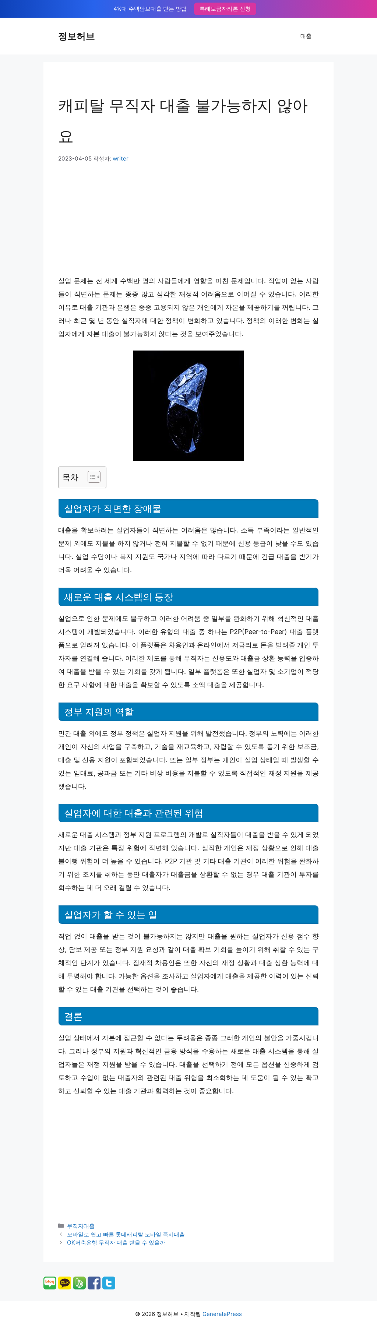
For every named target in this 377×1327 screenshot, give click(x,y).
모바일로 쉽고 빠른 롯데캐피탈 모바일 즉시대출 (126, 1234)
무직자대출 (81, 1225)
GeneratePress (222, 1313)
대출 (305, 35)
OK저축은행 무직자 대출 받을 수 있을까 (116, 1242)
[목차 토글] (90, 477)
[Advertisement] (188, 218)
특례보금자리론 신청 (225, 8)
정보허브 (76, 36)
